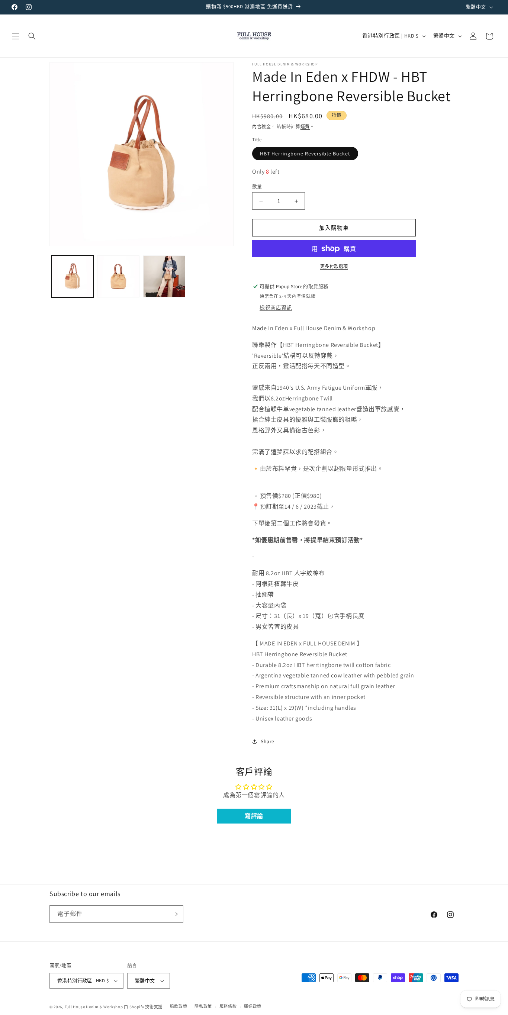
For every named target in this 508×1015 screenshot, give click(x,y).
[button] (15, 36)
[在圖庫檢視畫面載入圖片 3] (164, 276)
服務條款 (228, 1006)
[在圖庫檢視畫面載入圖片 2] (118, 276)
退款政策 (178, 1006)
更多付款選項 (334, 266)
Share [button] (267, 741)
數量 (257, 186)
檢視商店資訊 (276, 307)
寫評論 (254, 816)
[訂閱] (175, 914)
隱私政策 (203, 1006)
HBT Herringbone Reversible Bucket (305, 153)
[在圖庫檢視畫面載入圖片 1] (72, 276)
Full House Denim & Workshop (94, 1006)
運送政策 (252, 1006)
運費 (305, 126)
